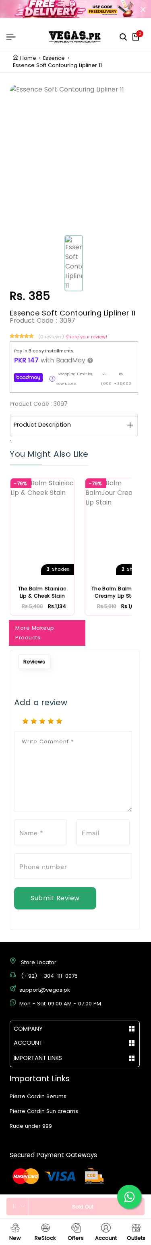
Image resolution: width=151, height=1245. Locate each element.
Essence (54, 58)
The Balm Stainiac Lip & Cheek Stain (42, 592)
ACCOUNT (28, 1043)
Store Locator (38, 962)
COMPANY (28, 1029)
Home (28, 58)
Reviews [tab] (34, 661)
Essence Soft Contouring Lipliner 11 (57, 65)
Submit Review (55, 898)
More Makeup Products (34, 632)
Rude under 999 (31, 1126)
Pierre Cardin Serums (38, 1096)
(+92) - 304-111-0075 (49, 976)
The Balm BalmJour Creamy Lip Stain (117, 592)
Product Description (42, 425)
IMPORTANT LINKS (38, 1058)
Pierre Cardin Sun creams (44, 1111)
